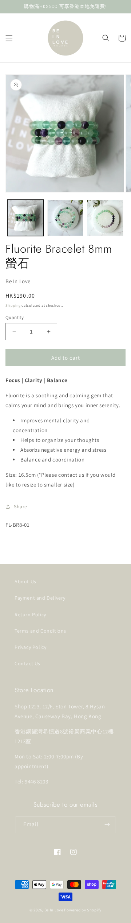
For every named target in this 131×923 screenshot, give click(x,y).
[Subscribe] (107, 824)
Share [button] (20, 506)
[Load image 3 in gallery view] (105, 218)
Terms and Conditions (40, 631)
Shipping (13, 305)
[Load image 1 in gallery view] (25, 218)
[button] (9, 38)
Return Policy (30, 614)
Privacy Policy (30, 647)
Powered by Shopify (83, 909)
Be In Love (53, 909)
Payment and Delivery (40, 598)
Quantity (14, 317)
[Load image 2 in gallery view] (65, 218)
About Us (25, 581)
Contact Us (27, 663)
